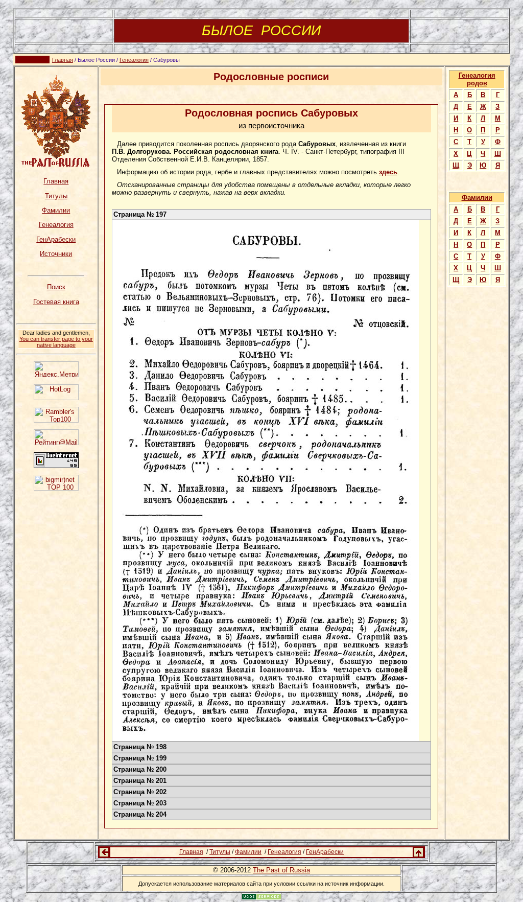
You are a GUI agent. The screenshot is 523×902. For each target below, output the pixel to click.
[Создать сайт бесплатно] (261, 898)
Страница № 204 (140, 814)
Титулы (56, 196)
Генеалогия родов (477, 79)
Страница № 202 (140, 792)
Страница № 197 (140, 214)
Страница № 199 (140, 758)
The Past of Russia (281, 870)
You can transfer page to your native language (56, 342)
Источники (56, 254)
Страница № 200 (140, 769)
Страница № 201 (140, 780)
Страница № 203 (140, 803)
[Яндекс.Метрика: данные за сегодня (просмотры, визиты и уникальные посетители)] (56, 369)
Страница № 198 (140, 747)
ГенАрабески (56, 239)
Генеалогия (134, 60)
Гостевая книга (56, 302)
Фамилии (56, 210)
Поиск (56, 287)
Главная (62, 60)
